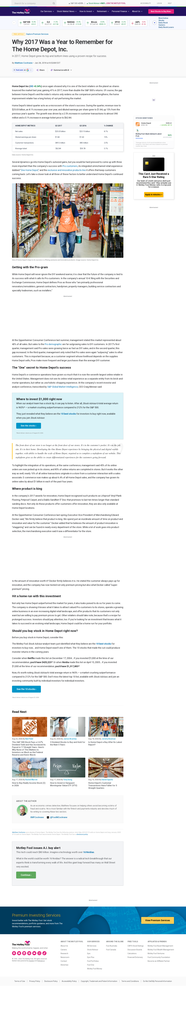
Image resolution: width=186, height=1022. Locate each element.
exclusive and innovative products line (67, 170)
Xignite (31, 961)
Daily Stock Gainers (163, 24)
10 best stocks (68, 413)
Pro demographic (53, 344)
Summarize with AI (61, 70)
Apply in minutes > (153, 194)
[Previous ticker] (14, 23)
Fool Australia (111, 946)
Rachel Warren (31, 780)
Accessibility (145, 3)
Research (64, 953)
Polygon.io (41, 961)
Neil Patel (29, 739)
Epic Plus (90, 957)
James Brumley (70, 739)
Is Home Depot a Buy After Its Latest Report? (105, 743)
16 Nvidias (88, 852)
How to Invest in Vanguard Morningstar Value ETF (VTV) (63, 784)
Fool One (90, 965)
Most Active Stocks (163, 19)
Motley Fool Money (94, 969)
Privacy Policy (34, 981)
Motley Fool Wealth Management (161, 950)
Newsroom (65, 957)
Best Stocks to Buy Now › (161, 11)
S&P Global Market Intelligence (62, 386)
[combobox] (33, 3)
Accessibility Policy (69, 981)
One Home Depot (29, 170)
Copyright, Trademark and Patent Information (99, 981)
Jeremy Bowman (109, 739)
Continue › (26, 875)
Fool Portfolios (93, 961)
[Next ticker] (154, 23)
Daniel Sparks (107, 780)
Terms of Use (19, 981)
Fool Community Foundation (159, 957)
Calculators (132, 953)
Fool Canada (111, 950)
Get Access (139, 138)
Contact (64, 961)
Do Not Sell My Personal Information (157, 981)
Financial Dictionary (135, 957)
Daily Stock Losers (166, 27)
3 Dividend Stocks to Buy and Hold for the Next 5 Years (67, 743)
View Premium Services (157, 920)
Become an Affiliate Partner (159, 961)
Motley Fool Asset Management (160, 946)
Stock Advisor (92, 950)
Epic (88, 953)
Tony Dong (67, 780)
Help (169, 3)
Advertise (64, 965)
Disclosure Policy (51, 981)
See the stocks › (28, 425)
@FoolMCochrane (58, 817)
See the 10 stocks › (26, 689)
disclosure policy (82, 834)
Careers (64, 950)
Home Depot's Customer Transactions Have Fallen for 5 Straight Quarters (102, 785)
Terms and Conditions (130, 981)
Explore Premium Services (37, 34)
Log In (159, 3)
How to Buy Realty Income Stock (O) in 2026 (28, 784)
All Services (91, 946)
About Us (64, 946)
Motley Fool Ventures (156, 953)
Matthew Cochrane (23, 63)
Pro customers (70, 166)
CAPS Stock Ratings (136, 946)
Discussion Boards (135, 950)
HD (31, 86)
